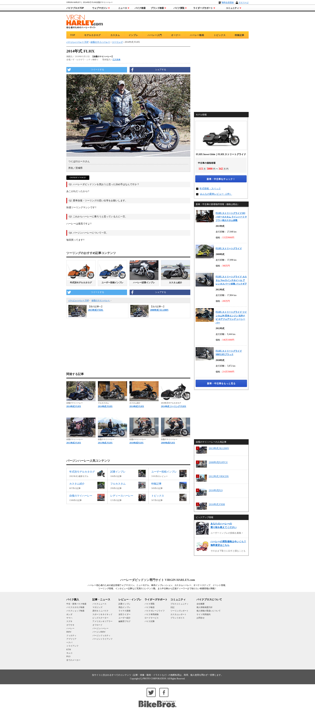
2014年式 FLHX (73, 406)
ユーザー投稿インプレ (112, 282)
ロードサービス (152, 618)
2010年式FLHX (136, 443)
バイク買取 (179, 8)
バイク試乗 (150, 621)
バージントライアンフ (102, 639)
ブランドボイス (177, 618)
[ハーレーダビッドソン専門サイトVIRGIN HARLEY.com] (84, 21)
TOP (72, 35)
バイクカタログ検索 (75, 607)
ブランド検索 (157, 8)
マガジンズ (97, 607)
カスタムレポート (178, 614)
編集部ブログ (124, 621)
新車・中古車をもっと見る (221, 383)
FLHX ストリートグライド (229, 248)
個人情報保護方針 (205, 607)
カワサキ (70, 625)
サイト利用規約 (204, 614)
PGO (68, 656)
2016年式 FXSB (217, 504)
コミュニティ (232, 8)
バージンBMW (98, 632)
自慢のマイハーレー (101, 300)
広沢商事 (116, 59)
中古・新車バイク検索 (76, 604)
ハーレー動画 (197, 35)
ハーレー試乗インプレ (144, 282)
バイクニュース (99, 604)
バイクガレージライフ (155, 611)
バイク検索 (140, 8)
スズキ (69, 621)
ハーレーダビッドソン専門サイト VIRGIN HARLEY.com (157, 579)
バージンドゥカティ (101, 635)
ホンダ (69, 614)
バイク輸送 (150, 607)
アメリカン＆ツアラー (102, 621)
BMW (68, 632)
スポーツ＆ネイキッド (102, 614)
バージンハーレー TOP (78, 300)
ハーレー (70, 628)
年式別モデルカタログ (81, 282)
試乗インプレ (124, 604)
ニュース (122, 8)
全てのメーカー (73, 660)
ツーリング (117, 42)
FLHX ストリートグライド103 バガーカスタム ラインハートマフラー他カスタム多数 (231, 217)
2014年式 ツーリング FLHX (173, 406)
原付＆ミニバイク (100, 611)
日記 (172, 607)
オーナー (176, 35)
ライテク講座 (124, 611)
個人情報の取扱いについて (209, 611)
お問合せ (201, 618)
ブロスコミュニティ (179, 604)
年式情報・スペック (210, 188)
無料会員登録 (228, 2)
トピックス (220, 35)
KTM (68, 649)
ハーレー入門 (155, 35)
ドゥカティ (71, 635)
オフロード (97, 625)
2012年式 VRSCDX (219, 476)
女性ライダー (124, 614)
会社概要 (201, 604)
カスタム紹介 (175, 282)
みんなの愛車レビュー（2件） (216, 194)
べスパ (69, 642)
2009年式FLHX (168, 443)
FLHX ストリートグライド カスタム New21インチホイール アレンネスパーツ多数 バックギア (231, 280)
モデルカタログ (92, 35)
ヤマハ (69, 618)
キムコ (69, 653)
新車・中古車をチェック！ (221, 179)
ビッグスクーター (100, 618)
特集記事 (239, 35)
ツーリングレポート (179, 611)
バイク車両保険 (152, 614)
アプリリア (71, 639)
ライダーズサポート (203, 8)
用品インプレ (124, 607)
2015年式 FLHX (73, 443)
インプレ (133, 35)
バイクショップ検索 (75, 611)
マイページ (244, 2)
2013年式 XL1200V (219, 448)
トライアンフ (72, 646)
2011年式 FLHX (105, 443)
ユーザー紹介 (124, 618)
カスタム (115, 35)
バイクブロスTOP (75, 8)
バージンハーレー (100, 628)
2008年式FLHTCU (218, 462)
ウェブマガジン (100, 8)
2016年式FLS (216, 490)
